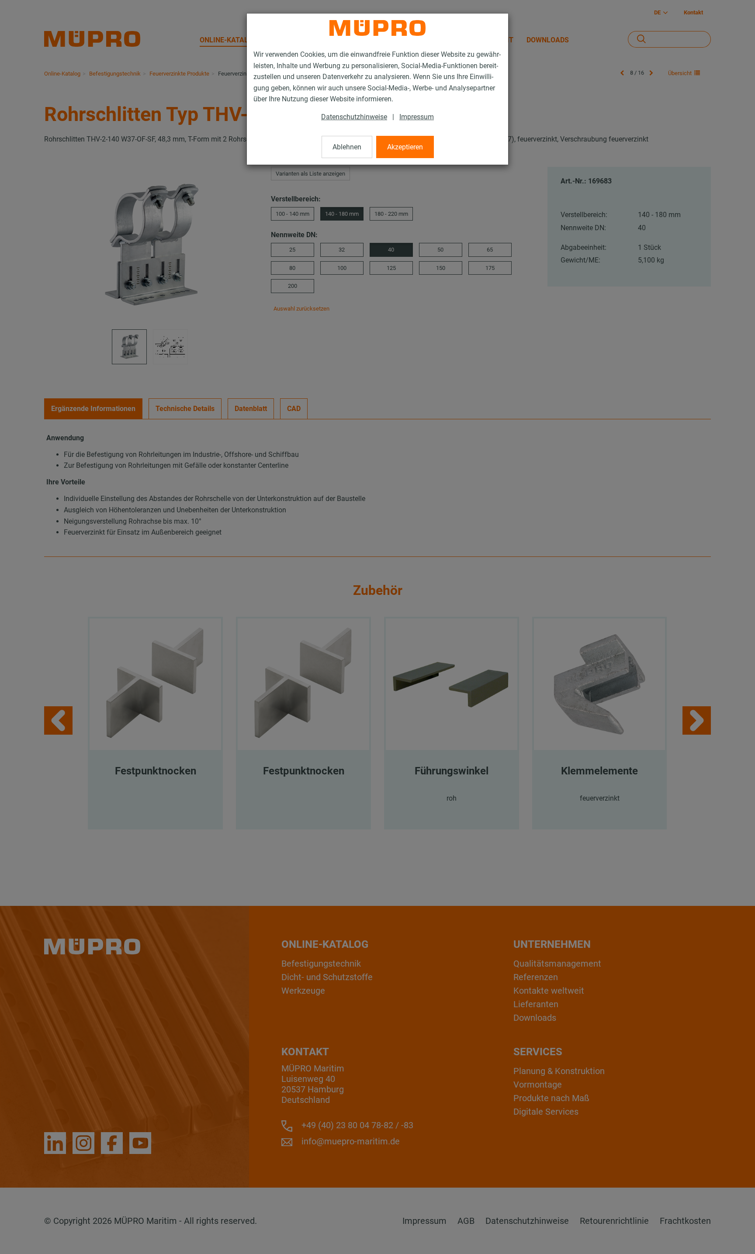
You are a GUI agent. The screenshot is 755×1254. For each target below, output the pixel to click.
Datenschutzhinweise (354, 117)
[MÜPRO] (377, 28)
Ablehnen (346, 147)
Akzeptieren (405, 147)
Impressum (416, 117)
